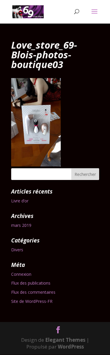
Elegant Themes (65, 339)
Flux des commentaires (33, 292)
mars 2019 (21, 225)
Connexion (21, 274)
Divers (17, 249)
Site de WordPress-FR (32, 301)
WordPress (71, 346)
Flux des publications (30, 283)
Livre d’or (19, 201)
